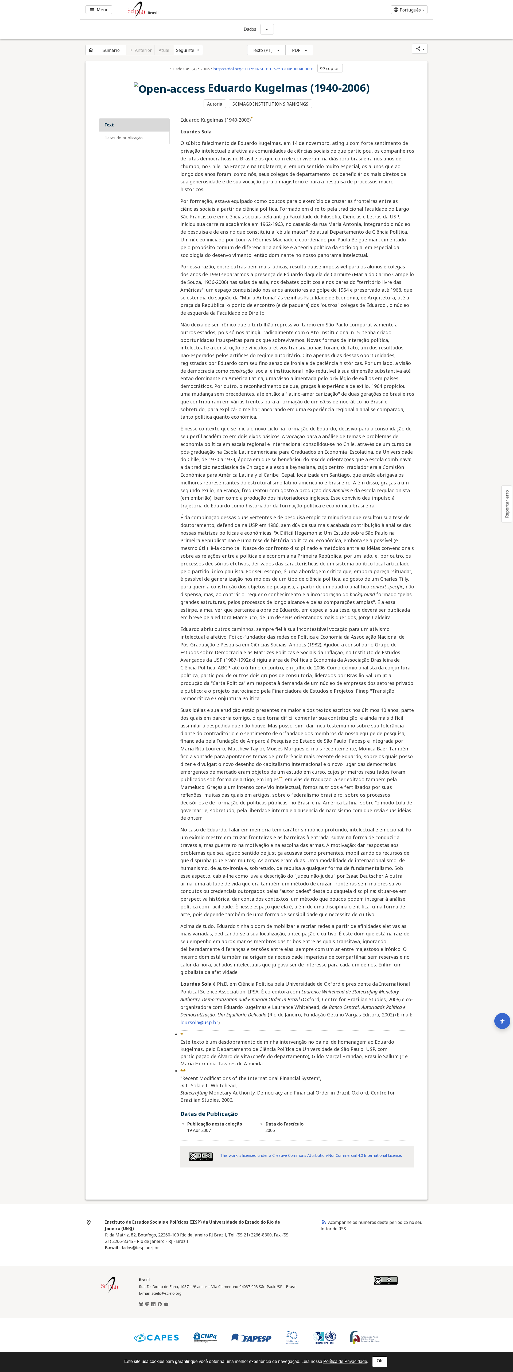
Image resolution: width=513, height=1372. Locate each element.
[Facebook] (160, 1304)
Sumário (111, 50)
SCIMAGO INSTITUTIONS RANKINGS (270, 104)
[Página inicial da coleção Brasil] (109, 1292)
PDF (296, 50)
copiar (329, 68)
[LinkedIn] (153, 1304)
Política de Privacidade (345, 1361)
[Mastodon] (147, 1304)
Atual (164, 50)
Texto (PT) (262, 50)
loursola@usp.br (199, 1022)
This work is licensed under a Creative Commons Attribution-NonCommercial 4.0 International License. (311, 1155)
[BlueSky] (141, 1304)
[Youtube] (166, 1304)
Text (109, 125)
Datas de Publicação (123, 137)
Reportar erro (507, 504)
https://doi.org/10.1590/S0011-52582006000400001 (263, 68)
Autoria (214, 104)
